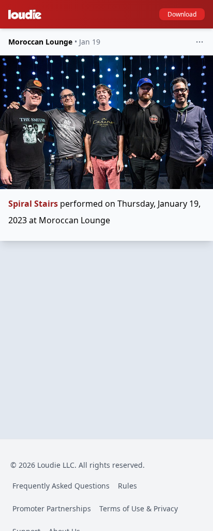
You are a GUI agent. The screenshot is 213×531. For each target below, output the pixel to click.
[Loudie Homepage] (26, 14)
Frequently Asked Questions (61, 486)
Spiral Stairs (33, 203)
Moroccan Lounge (40, 42)
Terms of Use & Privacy (138, 508)
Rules (127, 486)
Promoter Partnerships (51, 508)
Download (182, 14)
